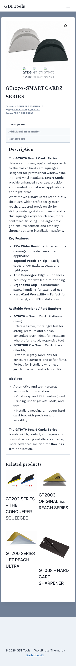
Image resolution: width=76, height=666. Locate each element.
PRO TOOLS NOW (23, 113)
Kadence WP (35, 655)
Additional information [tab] (24, 131)
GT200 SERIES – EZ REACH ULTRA (20, 560)
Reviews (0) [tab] (16, 138)
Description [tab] (16, 124)
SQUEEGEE (34, 109)
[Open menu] (68, 6)
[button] (66, 26)
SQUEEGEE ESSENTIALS (30, 106)
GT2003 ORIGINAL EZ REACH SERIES (53, 501)
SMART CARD (19, 109)
